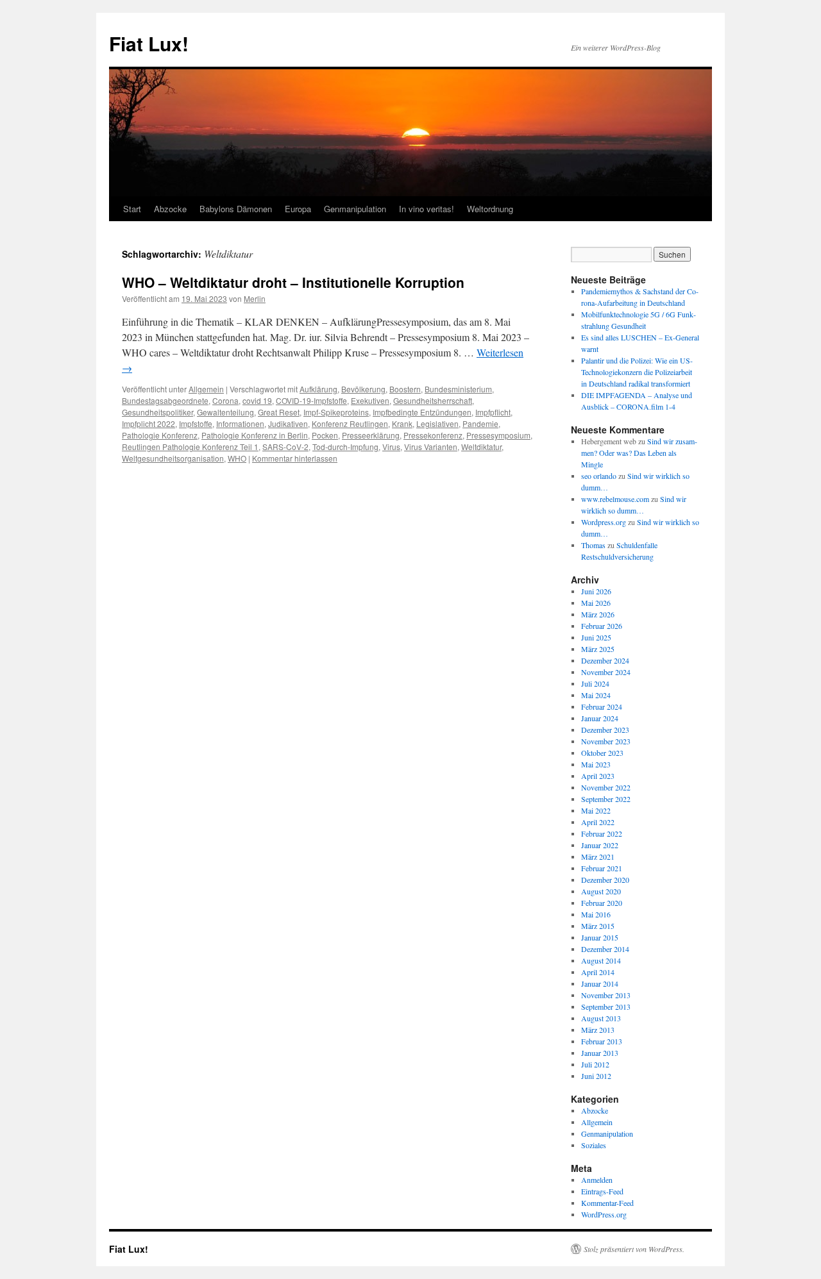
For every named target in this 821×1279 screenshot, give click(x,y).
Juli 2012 (595, 1064)
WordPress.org (604, 1214)
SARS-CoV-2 (285, 446)
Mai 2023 (596, 764)
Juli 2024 (595, 683)
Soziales (593, 1145)
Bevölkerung (363, 388)
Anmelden (597, 1180)
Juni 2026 (596, 591)
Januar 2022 (599, 845)
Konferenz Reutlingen (350, 423)
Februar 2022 (601, 833)
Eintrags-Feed (602, 1191)
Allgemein (206, 388)
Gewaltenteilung (225, 411)
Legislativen (437, 423)
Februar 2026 (601, 626)
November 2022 (606, 787)
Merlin (255, 298)
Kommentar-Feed (607, 1203)
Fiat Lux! (149, 43)
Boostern (405, 388)
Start (132, 209)
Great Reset (279, 411)
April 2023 (597, 776)
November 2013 (606, 995)
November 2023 (606, 741)
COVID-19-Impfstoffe (311, 400)
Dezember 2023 (605, 729)
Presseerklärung (371, 435)
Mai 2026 (596, 603)
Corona (225, 400)
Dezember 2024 (605, 660)
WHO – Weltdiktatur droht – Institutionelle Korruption (293, 282)
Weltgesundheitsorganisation (173, 458)
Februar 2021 (601, 868)
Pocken (325, 435)
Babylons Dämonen (235, 209)
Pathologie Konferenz (160, 435)
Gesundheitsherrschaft (432, 400)
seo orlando (598, 476)
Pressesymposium (498, 435)
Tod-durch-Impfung (345, 446)
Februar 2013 (601, 1041)
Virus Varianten (430, 446)
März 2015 (597, 926)
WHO (237, 458)
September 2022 (606, 799)
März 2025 (597, 649)
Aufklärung (318, 388)
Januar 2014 (599, 983)
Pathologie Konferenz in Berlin (254, 435)
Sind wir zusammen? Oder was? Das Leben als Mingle (639, 452)
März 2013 (597, 1029)
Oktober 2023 (602, 753)
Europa (298, 209)
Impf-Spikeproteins (336, 411)
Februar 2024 (601, 706)
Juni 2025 (596, 637)
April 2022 (597, 822)
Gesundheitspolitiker (157, 411)
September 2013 (606, 1006)
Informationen (240, 423)
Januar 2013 (599, 1053)
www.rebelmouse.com (615, 499)
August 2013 (601, 1018)
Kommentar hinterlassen (294, 458)
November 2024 (606, 672)
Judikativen (288, 423)
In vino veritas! (426, 209)
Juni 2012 (596, 1076)
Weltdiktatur (481, 446)
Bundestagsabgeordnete (165, 400)
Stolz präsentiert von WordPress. (634, 1249)
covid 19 (257, 400)
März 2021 (597, 856)
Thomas (593, 545)
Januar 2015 (599, 937)
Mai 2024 (596, 695)
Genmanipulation (355, 209)
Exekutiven (370, 400)
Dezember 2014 (605, 949)
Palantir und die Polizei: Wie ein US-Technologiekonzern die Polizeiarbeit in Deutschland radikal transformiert (637, 372)
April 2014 (597, 972)
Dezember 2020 (605, 879)
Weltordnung (490, 209)
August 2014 (601, 960)
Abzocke (170, 209)
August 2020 (601, 891)
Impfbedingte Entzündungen (422, 411)
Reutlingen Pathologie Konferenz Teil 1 (190, 446)
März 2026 (597, 614)
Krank (402, 423)
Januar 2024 (599, 718)
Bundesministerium (458, 388)
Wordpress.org (603, 522)
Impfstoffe (195, 423)
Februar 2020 (601, 903)
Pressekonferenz (432, 435)
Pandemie (480, 423)
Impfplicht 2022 (148, 423)
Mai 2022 (596, 810)
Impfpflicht (493, 411)
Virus (391, 446)
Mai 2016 (596, 914)
